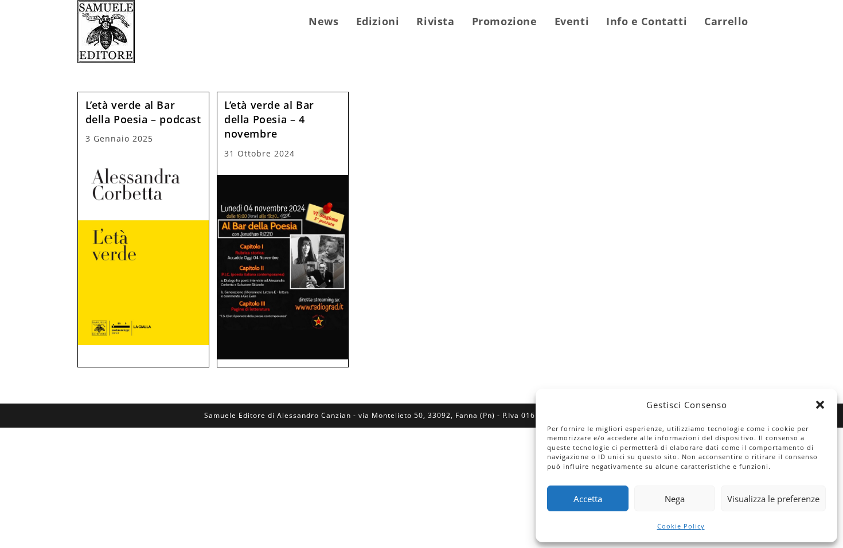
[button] (820, 404)
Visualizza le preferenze (773, 498)
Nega (675, 498)
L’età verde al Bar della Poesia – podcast (143, 112)
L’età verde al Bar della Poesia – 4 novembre (269, 119)
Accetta (587, 498)
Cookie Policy (681, 526)
